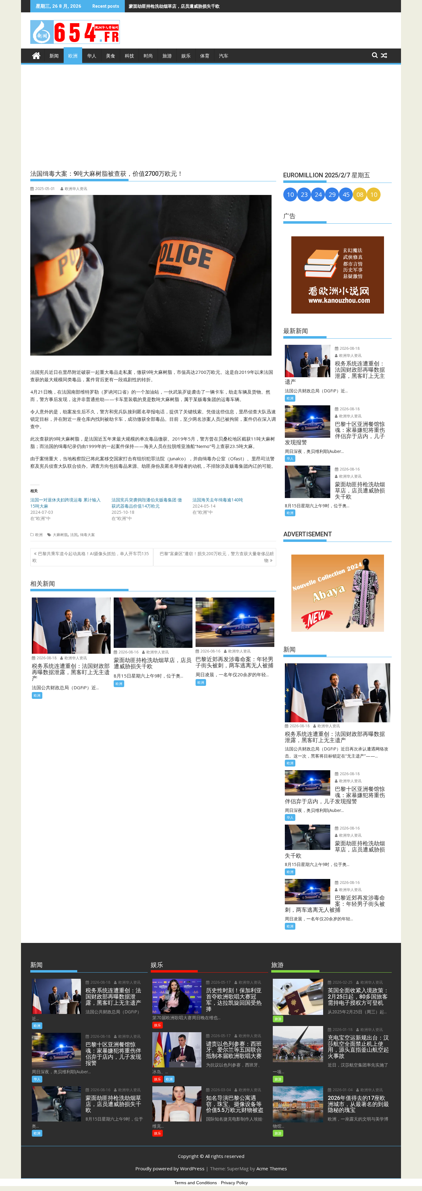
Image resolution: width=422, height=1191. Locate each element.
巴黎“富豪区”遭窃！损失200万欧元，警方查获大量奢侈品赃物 (217, 557)
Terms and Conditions (195, 1182)
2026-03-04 (220, 1089)
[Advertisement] (211, 112)
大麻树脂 (60, 534)
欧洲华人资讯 (76, 188)
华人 (91, 56)
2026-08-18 (46, 658)
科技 (129, 56)
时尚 (148, 56)
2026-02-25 (342, 982)
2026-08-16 (128, 652)
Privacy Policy (234, 1182)
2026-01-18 (342, 1029)
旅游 (167, 56)
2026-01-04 (342, 1089)
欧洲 (73, 56)
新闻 (54, 56)
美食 (110, 56)
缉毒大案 (87, 534)
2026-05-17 (220, 982)
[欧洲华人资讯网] (36, 55)
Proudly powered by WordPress (170, 1168)
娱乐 (186, 56)
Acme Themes (271, 1168)
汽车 (223, 56)
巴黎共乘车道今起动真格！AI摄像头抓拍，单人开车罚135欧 (90, 557)
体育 (204, 56)
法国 (74, 534)
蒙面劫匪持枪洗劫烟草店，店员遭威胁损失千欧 (174, 6)
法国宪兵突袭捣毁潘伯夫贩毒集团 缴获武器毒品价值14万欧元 (147, 503)
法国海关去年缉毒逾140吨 (217, 500)
